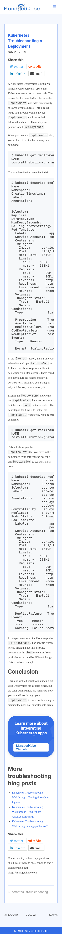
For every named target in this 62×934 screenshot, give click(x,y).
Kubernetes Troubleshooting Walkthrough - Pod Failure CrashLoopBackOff (27, 812)
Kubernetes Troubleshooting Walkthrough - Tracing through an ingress (30, 797)
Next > (53, 915)
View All (31, 915)
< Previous (11, 915)
